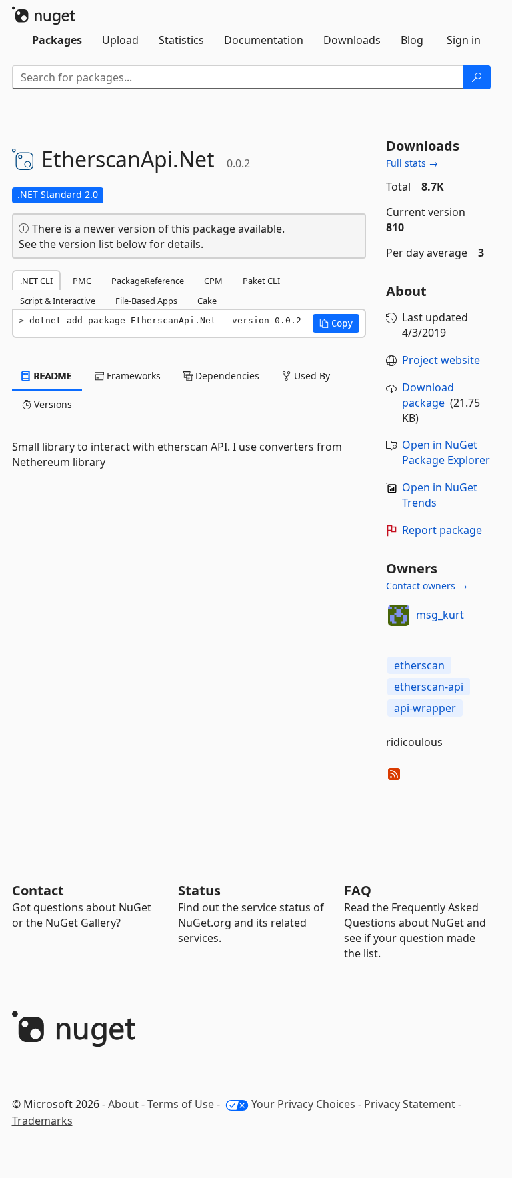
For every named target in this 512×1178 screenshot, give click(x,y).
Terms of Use (180, 1104)
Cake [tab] (207, 301)
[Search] (477, 77)
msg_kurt (440, 614)
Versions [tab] (51, 404)
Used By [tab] (310, 375)
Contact (38, 890)
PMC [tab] (82, 281)
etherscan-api (428, 686)
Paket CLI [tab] (261, 281)
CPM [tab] (213, 281)
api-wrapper (425, 708)
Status (199, 890)
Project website (441, 360)
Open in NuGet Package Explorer (446, 452)
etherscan (419, 665)
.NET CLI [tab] (36, 281)
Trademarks (42, 1120)
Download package (428, 395)
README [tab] (51, 375)
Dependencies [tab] (226, 375)
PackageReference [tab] (147, 281)
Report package (442, 530)
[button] (336, 323)
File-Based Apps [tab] (146, 301)
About (123, 1104)
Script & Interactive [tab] (57, 301)
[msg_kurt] (399, 615)
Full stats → (412, 163)
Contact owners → (426, 585)
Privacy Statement (409, 1104)
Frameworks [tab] (132, 375)
